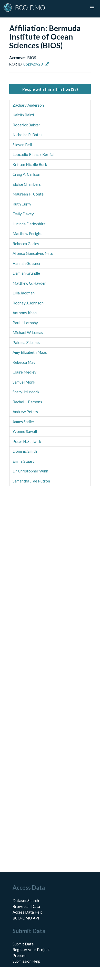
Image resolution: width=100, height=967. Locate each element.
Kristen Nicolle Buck (30, 164)
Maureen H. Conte (28, 194)
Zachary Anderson (28, 105)
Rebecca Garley (26, 243)
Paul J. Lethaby (25, 322)
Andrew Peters (25, 411)
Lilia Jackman (24, 293)
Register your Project (31, 949)
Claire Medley (24, 372)
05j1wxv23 (33, 64)
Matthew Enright (27, 233)
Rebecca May (24, 362)
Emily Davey (23, 213)
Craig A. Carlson (26, 174)
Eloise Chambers (27, 184)
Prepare (19, 955)
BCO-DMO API (26, 918)
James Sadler (23, 421)
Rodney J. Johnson (28, 303)
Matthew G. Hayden (29, 283)
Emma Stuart (23, 461)
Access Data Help (28, 912)
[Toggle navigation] (92, 7)
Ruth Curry (22, 204)
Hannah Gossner (27, 263)
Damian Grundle (26, 273)
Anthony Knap (25, 312)
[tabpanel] (50, 293)
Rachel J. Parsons (27, 401)
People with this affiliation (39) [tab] (50, 89)
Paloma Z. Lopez (27, 342)
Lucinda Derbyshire (29, 223)
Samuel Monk (24, 382)
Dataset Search (26, 900)
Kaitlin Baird (23, 115)
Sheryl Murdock (26, 391)
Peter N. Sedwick (27, 441)
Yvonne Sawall (25, 431)
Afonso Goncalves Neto (33, 253)
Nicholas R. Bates (27, 134)
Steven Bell (22, 144)
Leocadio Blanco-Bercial (33, 154)
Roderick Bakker (26, 125)
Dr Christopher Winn (30, 471)
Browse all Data (26, 906)
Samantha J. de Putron (31, 481)
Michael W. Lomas (28, 332)
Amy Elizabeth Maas (30, 352)
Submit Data (23, 944)
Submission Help (26, 961)
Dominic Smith (25, 451)
